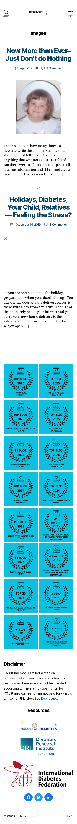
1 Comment (54, 68)
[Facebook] (28, 797)
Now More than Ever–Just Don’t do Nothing (38, 55)
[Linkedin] (49, 797)
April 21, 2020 (29, 68)
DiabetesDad (24, 816)
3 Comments (58, 224)
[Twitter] (38, 797)
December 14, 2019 (28, 224)
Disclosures (49, 698)
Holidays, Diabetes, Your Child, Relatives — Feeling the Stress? (38, 207)
